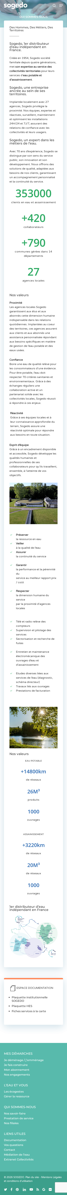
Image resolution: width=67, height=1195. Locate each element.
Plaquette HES (22, 1006)
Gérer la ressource (16, 1096)
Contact (9, 1149)
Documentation (15, 1140)
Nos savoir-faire (15, 1113)
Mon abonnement (16, 1069)
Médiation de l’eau (17, 1154)
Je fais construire (16, 1065)
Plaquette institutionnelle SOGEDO (30, 999)
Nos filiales (11, 1123)
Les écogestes (14, 1091)
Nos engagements (17, 1074)
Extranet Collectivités (19, 1159)
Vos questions (13, 1145)
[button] (61, 5)
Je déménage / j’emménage (24, 1060)
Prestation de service (19, 1118)
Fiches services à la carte (29, 1011)
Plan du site (32, 1177)
